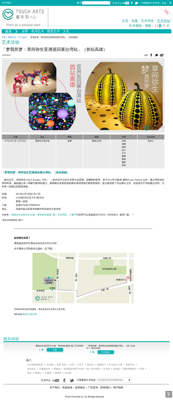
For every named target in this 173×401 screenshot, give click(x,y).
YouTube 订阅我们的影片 (126, 3)
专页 (29, 373)
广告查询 (93, 387)
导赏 (142, 369)
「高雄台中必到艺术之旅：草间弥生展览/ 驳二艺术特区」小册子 (42, 214)
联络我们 (105, 387)
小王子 (80, 364)
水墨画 (48, 373)
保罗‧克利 (61, 364)
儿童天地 (162, 25)
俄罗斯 (58, 373)
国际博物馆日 (129, 369)
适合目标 (151, 137)
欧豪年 (38, 373)
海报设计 (101, 364)
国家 (97, 137)
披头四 (90, 364)
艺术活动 (163, 21)
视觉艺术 (12, 37)
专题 (134, 21)
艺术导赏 (147, 21)
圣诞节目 (130, 364)
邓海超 (116, 369)
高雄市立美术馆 (30, 314)
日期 (15, 137)
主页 (125, 21)
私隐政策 (67, 387)
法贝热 (68, 373)
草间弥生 (31, 369)
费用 (70, 137)
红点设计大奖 (115, 364)
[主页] (25, 17)
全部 (25, 31)
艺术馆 (106, 369)
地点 (42, 137)
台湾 (71, 364)
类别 (124, 137)
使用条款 (80, 387)
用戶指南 (118, 387)
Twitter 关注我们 (136, 3)
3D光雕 (49, 364)
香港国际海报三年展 (73, 369)
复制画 (57, 369)
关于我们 (6, 3)
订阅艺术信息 (150, 3)
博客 (148, 26)
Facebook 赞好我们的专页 (132, 3)
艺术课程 (135, 26)
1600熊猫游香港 (35, 364)
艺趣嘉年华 (44, 369)
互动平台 (117, 3)
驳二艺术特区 (93, 369)
